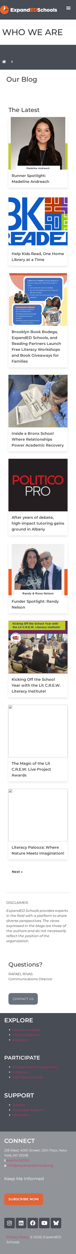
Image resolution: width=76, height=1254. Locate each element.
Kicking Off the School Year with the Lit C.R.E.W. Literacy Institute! (36, 685)
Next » (17, 872)
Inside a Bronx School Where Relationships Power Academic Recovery (38, 439)
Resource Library (27, 1030)
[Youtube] (44, 1223)
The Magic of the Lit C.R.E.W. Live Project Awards (31, 769)
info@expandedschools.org (30, 1166)
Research (20, 1040)
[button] (68, 7)
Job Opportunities (28, 1077)
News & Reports (26, 1035)
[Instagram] (9, 1223)
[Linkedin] (21, 1223)
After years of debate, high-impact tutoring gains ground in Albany (38, 523)
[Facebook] (32, 1223)
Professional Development (35, 1067)
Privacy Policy (18, 1237)
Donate (19, 1105)
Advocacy (21, 1072)
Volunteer (21, 1115)
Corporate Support (28, 1110)
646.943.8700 (18, 1160)
